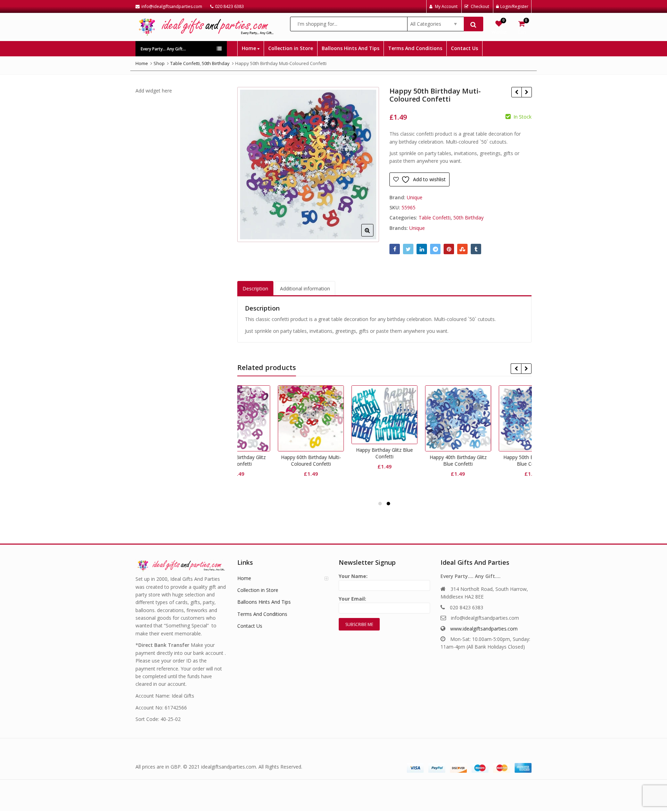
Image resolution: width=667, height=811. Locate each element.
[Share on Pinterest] (449, 249)
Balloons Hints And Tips (350, 48)
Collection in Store (290, 48)
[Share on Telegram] (435, 249)
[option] (308, 164)
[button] (373, 236)
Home (249, 48)
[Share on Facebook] (394, 249)
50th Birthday (468, 217)
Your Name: (353, 576)
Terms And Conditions (415, 48)
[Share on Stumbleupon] (462, 249)
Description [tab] (255, 288)
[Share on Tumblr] (476, 249)
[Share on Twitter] (408, 249)
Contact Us (464, 48)
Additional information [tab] (305, 288)
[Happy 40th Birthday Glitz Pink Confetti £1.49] (516, 92)
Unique (414, 197)
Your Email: (352, 598)
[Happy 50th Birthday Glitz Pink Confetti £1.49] (526, 92)
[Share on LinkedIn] (422, 249)
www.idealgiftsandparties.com (484, 628)
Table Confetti (435, 217)
